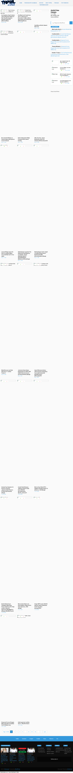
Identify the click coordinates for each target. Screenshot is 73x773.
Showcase (6, 769)
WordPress (17, 769)
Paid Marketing (41, 751)
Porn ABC (56, 2)
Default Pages (67, 748)
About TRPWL (49, 2)
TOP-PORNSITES (64, 2)
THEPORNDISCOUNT (43, 4)
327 (61, 76)
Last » (45, 731)
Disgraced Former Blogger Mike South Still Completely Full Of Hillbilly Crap (60, 42)
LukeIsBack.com (59, 748)
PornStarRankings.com (61, 750)
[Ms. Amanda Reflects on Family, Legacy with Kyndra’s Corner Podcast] (8, 34)
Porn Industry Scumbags (30, 2)
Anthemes (69, 769)
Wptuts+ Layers (50, 753)
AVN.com (58, 751)
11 (37, 32)
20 (31, 731)
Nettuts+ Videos (50, 751)
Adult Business (3, 753)
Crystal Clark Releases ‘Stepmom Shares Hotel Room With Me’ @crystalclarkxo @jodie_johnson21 (61, 35)
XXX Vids (41, 2)
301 (61, 83)
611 (61, 63)
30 (35, 731)
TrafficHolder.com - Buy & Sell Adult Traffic (9, 772)
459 (61, 70)
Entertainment (41, 750)
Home (20, 2)
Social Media (41, 748)
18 (4, 146)
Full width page (67, 750)
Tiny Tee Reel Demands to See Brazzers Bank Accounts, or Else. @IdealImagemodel (61, 54)
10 (28, 731)
